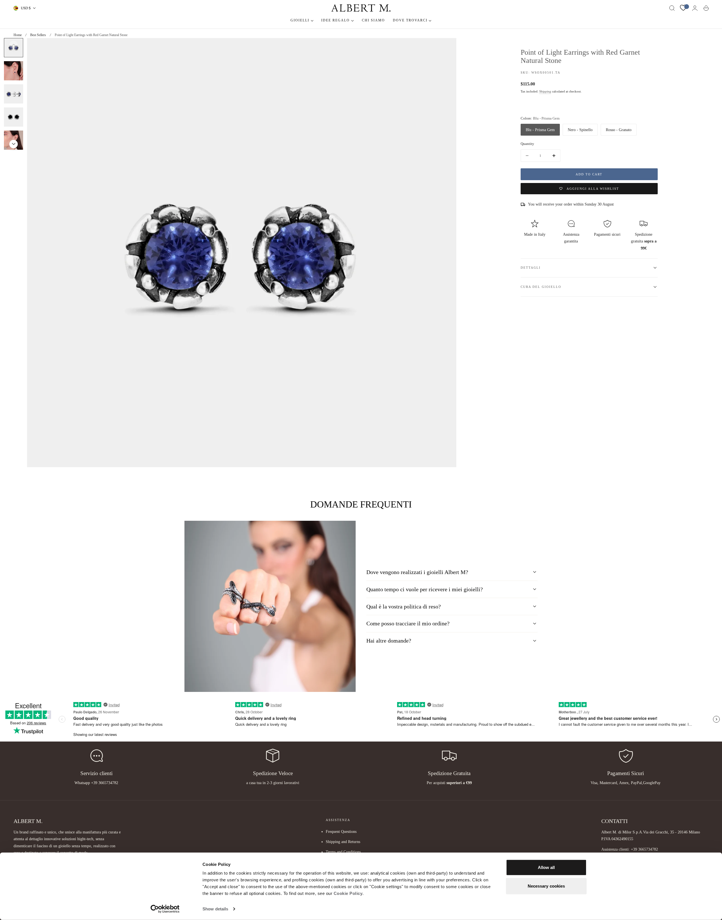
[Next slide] (13, 144)
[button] (672, 8)
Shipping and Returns (343, 841)
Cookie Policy (348, 893)
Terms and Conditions (343, 852)
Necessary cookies (546, 885)
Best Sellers (38, 35)
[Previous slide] (13, 45)
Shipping (545, 91)
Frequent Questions (341, 831)
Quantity (527, 144)
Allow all (546, 867)
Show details (215, 908)
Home (18, 35)
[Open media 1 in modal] (446, 48)
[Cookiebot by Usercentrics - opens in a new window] (165, 909)
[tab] (13, 70)
